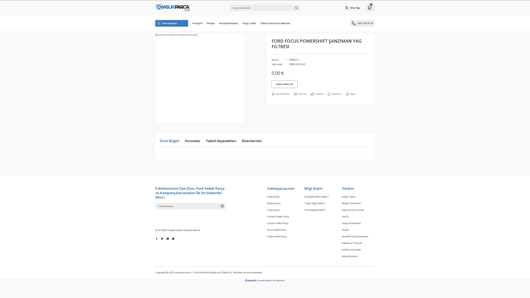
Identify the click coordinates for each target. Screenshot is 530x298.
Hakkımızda (273, 196)
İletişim (211, 23)
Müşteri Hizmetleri (351, 203)
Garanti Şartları (350, 256)
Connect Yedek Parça (278, 216)
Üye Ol (345, 216)
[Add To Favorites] (280, 94)
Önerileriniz (252, 141)
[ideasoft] (250, 280)
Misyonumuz (274, 203)
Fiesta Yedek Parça (276, 236)
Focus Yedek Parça (276, 229)
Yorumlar (192, 141)
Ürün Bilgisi (169, 141)
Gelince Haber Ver (284, 84)
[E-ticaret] (265, 280)
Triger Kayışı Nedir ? (314, 203)
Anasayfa (197, 23)
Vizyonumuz (273, 209)
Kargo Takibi (249, 23)
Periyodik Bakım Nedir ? (316, 196)
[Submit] (223, 206)
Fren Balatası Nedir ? (315, 209)
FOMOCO (294, 59)
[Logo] (172, 8)
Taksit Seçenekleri (221, 141)
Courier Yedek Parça (277, 223)
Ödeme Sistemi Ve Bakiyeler (275, 23)
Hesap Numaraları (228, 23)
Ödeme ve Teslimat (352, 243)
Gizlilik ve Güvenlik (351, 249)
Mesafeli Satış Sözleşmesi (355, 236)
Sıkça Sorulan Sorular (353, 209)
